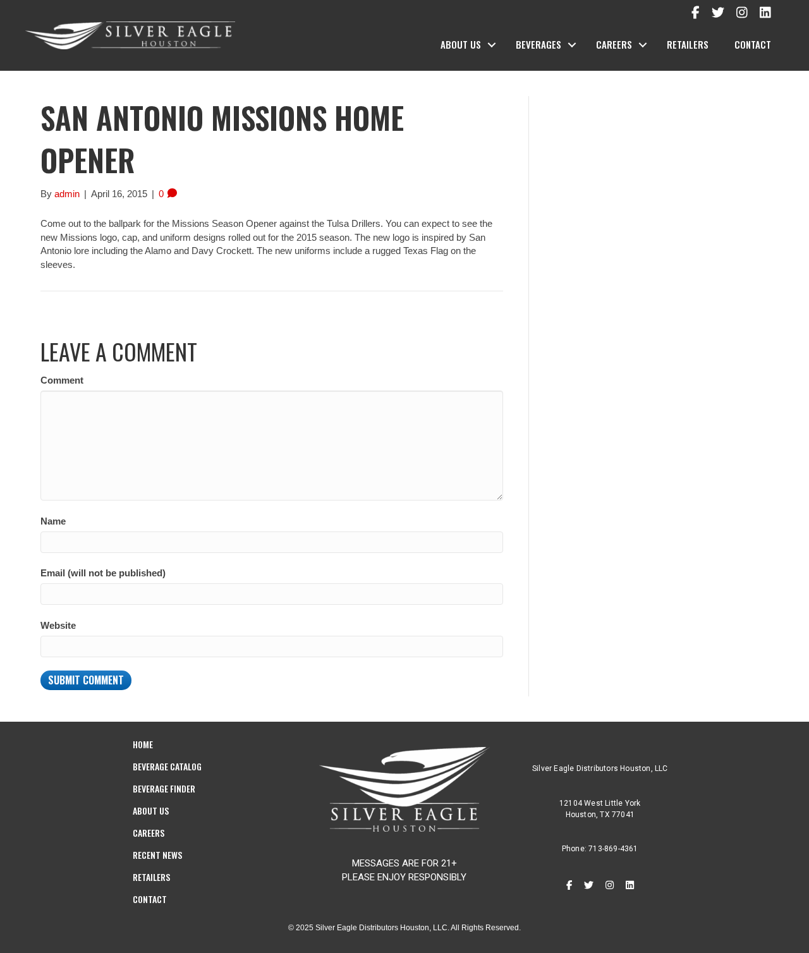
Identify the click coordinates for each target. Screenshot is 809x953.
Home (143, 744)
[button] (491, 44)
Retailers (688, 44)
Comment (61, 380)
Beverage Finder (164, 788)
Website (58, 625)
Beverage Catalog (167, 766)
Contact (752, 44)
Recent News (157, 854)
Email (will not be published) (103, 573)
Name (53, 521)
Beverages (538, 44)
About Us (461, 44)
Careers (614, 44)
